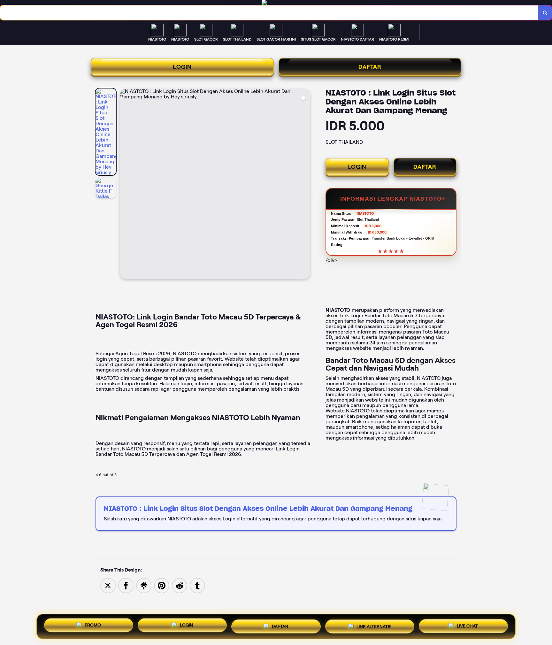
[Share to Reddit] (179, 585)
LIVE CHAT (467, 625)
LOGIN (182, 67)
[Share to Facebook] (126, 585)
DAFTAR (369, 67)
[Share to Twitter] (108, 585)
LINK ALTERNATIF (373, 624)
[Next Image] (305, 184)
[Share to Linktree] (143, 585)
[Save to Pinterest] (161, 585)
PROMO (93, 624)
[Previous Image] (125, 184)
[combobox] (269, 12)
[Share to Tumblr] (197, 585)
